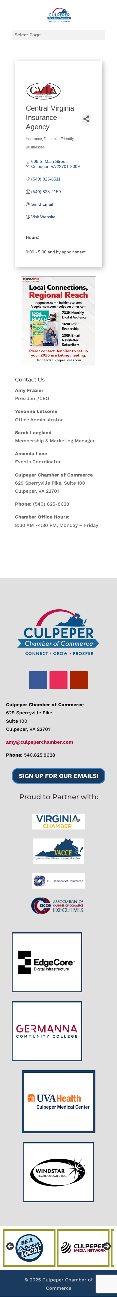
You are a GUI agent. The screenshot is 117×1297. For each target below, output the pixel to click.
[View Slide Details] (58, 321)
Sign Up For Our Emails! (58, 775)
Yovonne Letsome (36, 411)
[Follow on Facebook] (38, 680)
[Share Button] (86, 119)
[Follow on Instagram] (59, 680)
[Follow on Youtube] (79, 680)
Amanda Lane (31, 453)
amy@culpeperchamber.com (39, 742)
